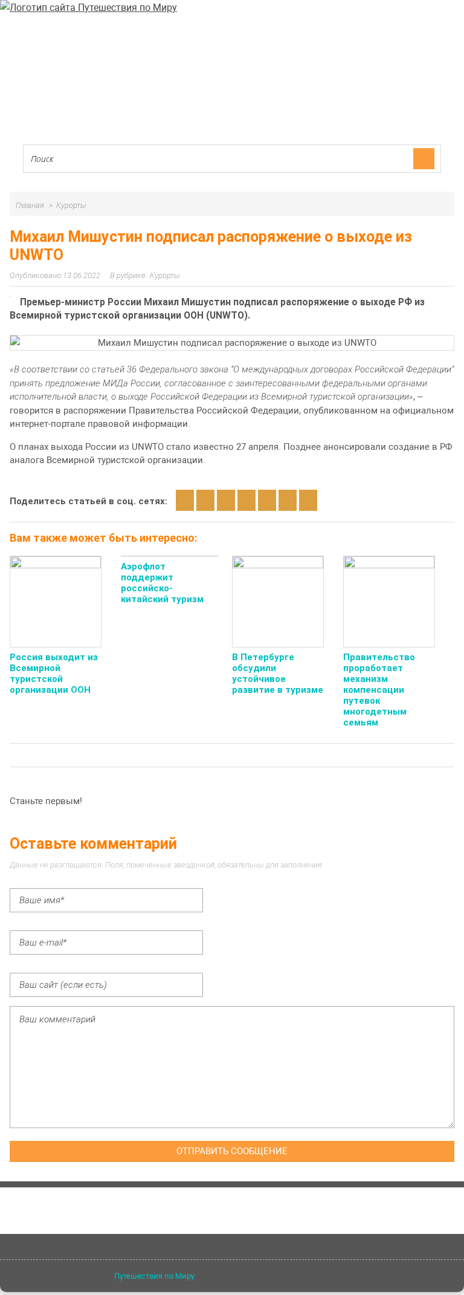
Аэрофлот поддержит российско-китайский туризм (162, 583)
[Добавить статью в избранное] (185, 500)
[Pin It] (308, 500)
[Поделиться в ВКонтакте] (205, 500)
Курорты (165, 275)
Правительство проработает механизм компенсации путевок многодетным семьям (379, 690)
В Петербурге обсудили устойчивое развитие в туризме (277, 673)
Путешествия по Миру (154, 1275)
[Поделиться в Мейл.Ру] (267, 500)
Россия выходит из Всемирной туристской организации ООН (54, 673)
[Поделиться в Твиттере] (288, 500)
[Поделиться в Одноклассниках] (226, 500)
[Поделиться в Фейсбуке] (246, 500)
